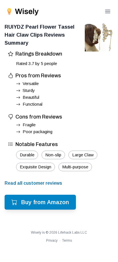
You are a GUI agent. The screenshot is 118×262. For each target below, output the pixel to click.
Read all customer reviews (33, 183)
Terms (67, 241)
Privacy (52, 241)
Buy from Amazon (45, 202)
